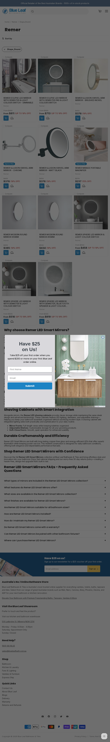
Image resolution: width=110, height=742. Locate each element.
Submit (29, 386)
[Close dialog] (103, 337)
